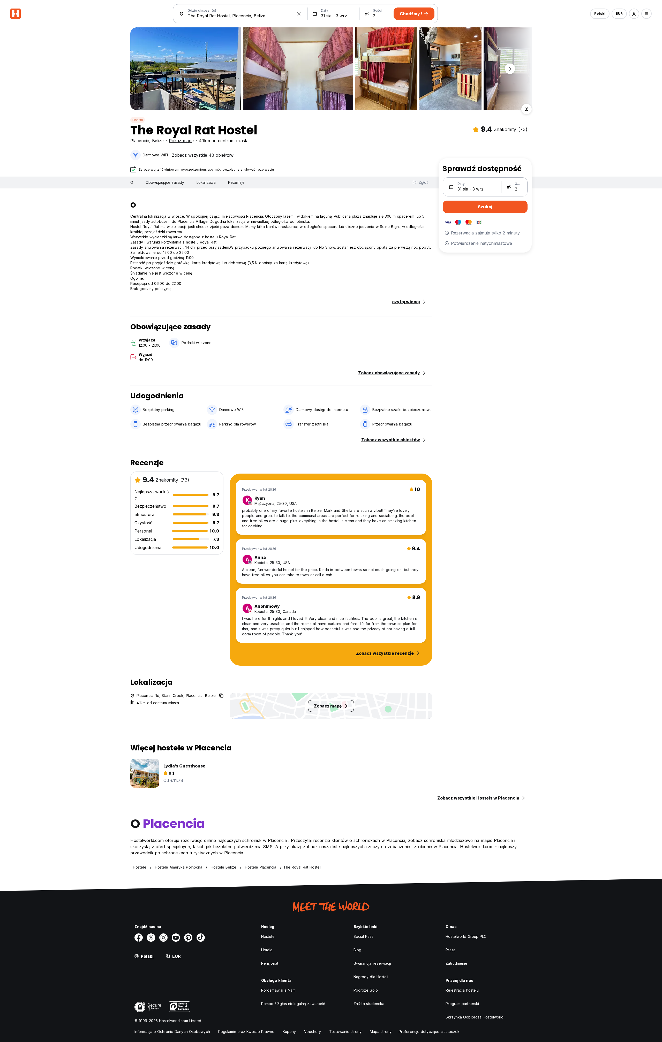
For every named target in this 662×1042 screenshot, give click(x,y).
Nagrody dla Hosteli (370, 977)
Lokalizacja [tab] (206, 182)
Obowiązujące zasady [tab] (165, 182)
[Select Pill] (634, 14)
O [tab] (131, 182)
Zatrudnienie (456, 963)
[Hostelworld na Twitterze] (151, 937)
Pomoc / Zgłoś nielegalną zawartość (293, 1003)
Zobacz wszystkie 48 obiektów (203, 155)
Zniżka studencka (369, 1003)
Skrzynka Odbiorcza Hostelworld (474, 1017)
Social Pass (363, 936)
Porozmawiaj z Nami (278, 990)
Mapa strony (381, 1031)
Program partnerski (462, 1003)
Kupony (289, 1031)
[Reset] (299, 13)
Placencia (139, 140)
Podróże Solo (365, 990)
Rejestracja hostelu (462, 990)
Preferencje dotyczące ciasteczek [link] (429, 1031)
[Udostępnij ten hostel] (526, 109)
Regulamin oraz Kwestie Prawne (246, 1031)
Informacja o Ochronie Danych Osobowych (172, 1031)
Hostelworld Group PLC (466, 936)
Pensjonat (269, 963)
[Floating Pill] (510, 69)
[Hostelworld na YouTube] (176, 937)
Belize (158, 140)
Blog (357, 950)
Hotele (267, 950)
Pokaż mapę (181, 140)
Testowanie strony (345, 1031)
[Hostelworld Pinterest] (188, 937)
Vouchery (312, 1031)
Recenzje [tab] (236, 182)
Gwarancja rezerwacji (372, 963)
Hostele (268, 936)
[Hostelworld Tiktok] (201, 937)
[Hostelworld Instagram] (163, 937)
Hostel (137, 120)
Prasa (450, 950)
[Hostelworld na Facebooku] (138, 937)
